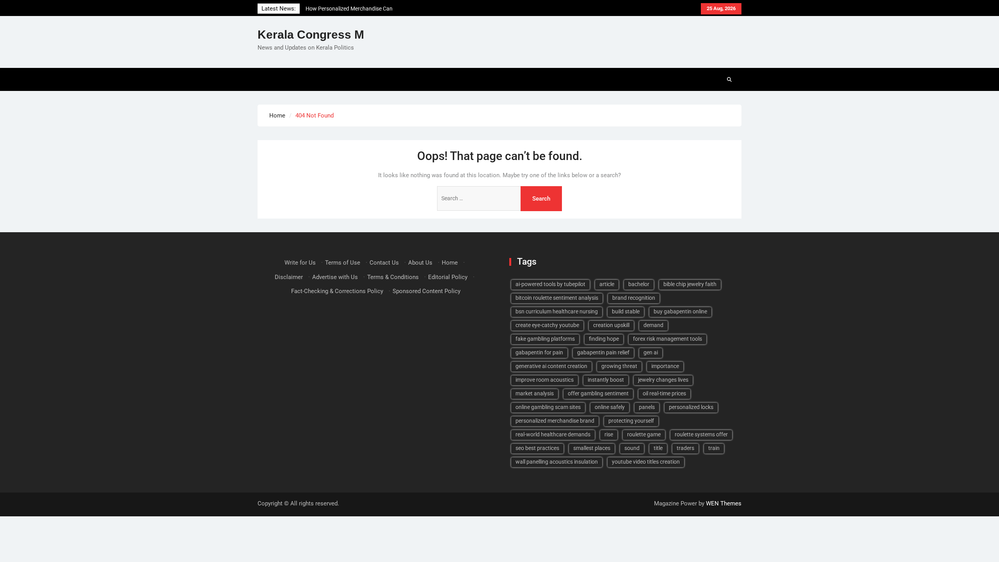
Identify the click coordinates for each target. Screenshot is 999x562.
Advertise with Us (335, 277)
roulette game (644, 434)
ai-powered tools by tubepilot (550, 284)
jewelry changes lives (663, 380)
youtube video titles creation (646, 462)
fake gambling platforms (545, 339)
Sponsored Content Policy (426, 291)
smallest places (591, 448)
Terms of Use (342, 262)
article (606, 284)
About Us (420, 262)
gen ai (650, 352)
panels (647, 407)
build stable (626, 311)
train (714, 448)
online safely (610, 407)
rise (608, 434)
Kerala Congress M (311, 34)
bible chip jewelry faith (689, 284)
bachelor (638, 284)
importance (665, 366)
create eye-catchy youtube (547, 325)
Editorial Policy (448, 277)
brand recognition (633, 298)
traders (685, 448)
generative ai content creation (551, 366)
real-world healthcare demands (552, 434)
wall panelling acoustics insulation (556, 462)
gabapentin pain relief (603, 352)
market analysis (534, 393)
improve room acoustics (544, 380)
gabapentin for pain (539, 352)
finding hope (604, 339)
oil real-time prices (664, 393)
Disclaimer (289, 277)
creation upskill (611, 325)
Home (450, 262)
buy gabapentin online (680, 311)
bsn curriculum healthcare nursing (556, 311)
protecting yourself (631, 421)
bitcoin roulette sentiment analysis (556, 298)
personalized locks (691, 407)
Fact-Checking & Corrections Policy (337, 291)
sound (632, 448)
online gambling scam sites (548, 407)
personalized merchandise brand (554, 421)
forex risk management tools (667, 339)
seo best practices (537, 448)
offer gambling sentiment (598, 393)
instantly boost (606, 380)
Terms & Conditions (393, 277)
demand (653, 325)
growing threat (619, 366)
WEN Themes (723, 503)
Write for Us (300, 262)
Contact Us (384, 262)
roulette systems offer (701, 434)
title (658, 448)
